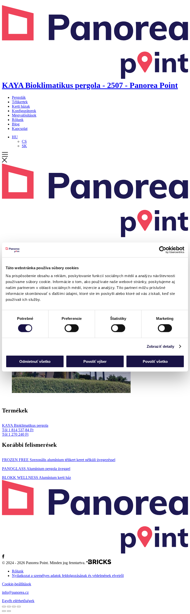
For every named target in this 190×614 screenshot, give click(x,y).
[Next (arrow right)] (9, 611)
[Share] (9, 606)
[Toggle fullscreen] (14, 606)
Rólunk (18, 120)
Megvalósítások (24, 115)
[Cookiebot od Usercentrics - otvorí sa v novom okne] (162, 250)
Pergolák (19, 97)
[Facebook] (3, 557)
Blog (16, 124)
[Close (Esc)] (4, 606)
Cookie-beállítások (16, 584)
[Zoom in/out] (19, 606)
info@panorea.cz (15, 592)
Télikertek (20, 102)
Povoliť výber (95, 361)
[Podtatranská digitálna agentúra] (98, 563)
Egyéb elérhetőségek (18, 601)
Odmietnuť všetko (34, 361)
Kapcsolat (19, 128)
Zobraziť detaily (160, 346)
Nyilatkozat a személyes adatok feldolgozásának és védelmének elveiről (68, 575)
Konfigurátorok (24, 111)
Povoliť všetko (155, 361)
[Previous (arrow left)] (4, 611)
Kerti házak (21, 106)
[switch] (72, 328)
